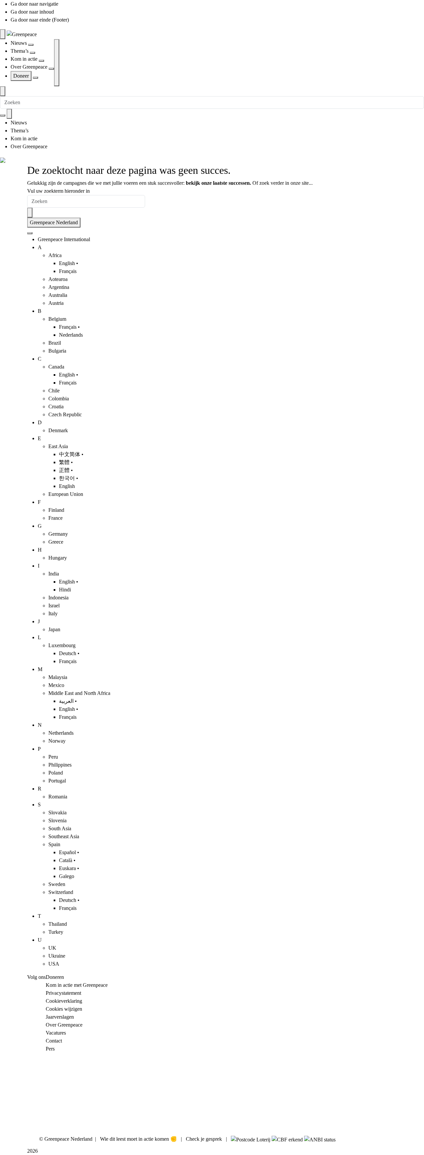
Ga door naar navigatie (34, 4)
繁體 (64, 462)
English (67, 263)
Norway (57, 741)
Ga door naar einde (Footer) (40, 20)
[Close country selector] (29, 233)
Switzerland (60, 892)
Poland (55, 773)
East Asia (58, 446)
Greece (55, 542)
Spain (54, 844)
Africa (55, 255)
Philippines (60, 765)
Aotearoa (58, 279)
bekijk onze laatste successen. (218, 183)
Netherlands (61, 733)
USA (53, 964)
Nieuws (19, 43)
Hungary (57, 558)
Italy (53, 613)
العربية (66, 701)
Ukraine (56, 956)
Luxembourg (62, 645)
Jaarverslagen (60, 1017)
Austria (56, 303)
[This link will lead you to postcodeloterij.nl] (250, 1139)
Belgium (57, 319)
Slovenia (57, 820)
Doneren (55, 977)
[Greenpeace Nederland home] (22, 34)
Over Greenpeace (30, 67)
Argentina (58, 287)
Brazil (54, 343)
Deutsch (67, 653)
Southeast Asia (63, 836)
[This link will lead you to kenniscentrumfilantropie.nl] (320, 1139)
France (55, 518)
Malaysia (57, 677)
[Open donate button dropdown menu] (35, 78)
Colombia (58, 398)
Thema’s (20, 51)
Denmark (58, 430)
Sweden (56, 884)
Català (65, 860)
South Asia (59, 828)
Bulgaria (57, 351)
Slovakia (57, 812)
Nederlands (71, 335)
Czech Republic (65, 414)
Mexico (56, 685)
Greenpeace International (64, 239)
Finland (56, 510)
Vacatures (56, 1033)
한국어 (67, 478)
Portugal (57, 780)
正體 (64, 470)
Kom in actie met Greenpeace (77, 985)
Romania (57, 796)
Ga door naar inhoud (32, 12)
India (53, 574)
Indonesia (58, 597)
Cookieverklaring (64, 1001)
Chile (54, 390)
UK (52, 948)
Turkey (55, 932)
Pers (50, 1049)
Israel (54, 605)
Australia (57, 295)
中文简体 (69, 454)
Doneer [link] (21, 76)
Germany (58, 534)
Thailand (57, 924)
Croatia (56, 406)
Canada (56, 367)
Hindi (65, 589)
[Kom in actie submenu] (41, 61)
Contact (54, 1041)
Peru (53, 757)
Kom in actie (25, 59)
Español (67, 852)
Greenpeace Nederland (54, 222)
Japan (54, 629)
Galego (66, 876)
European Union (65, 494)
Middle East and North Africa (79, 693)
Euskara (67, 868)
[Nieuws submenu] (30, 45)
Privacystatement (63, 993)
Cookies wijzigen (64, 1009)
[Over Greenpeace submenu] (51, 69)
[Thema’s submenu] (32, 53)
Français (68, 271)
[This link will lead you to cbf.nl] (287, 1139)
